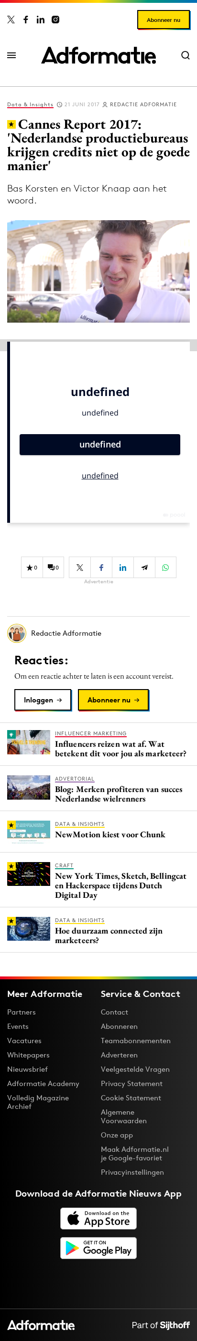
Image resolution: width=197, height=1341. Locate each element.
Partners (21, 1011)
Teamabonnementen (136, 1040)
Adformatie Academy (43, 1083)
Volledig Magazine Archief (38, 1102)
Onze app (117, 1134)
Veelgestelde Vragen (135, 1069)
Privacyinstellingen (132, 1172)
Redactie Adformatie (143, 104)
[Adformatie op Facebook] (26, 19)
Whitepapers (28, 1054)
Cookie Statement (131, 1097)
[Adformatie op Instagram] (55, 19)
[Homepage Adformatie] (98, 55)
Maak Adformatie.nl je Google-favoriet (135, 1153)
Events (18, 1026)
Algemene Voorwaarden (124, 1116)
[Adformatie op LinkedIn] (40, 19)
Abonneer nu (163, 19)
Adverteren (119, 1054)
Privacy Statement (132, 1083)
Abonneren (119, 1026)
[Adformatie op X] (11, 19)
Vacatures (24, 1040)
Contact (114, 1011)
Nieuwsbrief (27, 1069)
